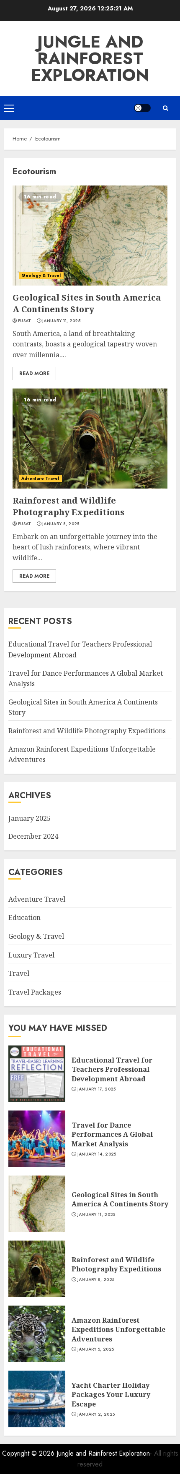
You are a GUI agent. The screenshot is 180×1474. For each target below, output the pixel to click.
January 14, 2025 (96, 1154)
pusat (24, 321)
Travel (18, 973)
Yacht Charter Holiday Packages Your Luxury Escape (111, 1395)
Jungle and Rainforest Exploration (90, 58)
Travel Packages (34, 992)
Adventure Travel (40, 478)
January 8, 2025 (61, 524)
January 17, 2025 (96, 1089)
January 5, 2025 (95, 1349)
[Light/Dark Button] (142, 108)
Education (24, 917)
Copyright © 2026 (29, 1453)
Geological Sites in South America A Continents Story (87, 303)
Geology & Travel (41, 275)
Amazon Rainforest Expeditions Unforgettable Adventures (118, 1330)
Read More (34, 373)
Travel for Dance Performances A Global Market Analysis (112, 1134)
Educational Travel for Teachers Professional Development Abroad (112, 1069)
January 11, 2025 (61, 321)
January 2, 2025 (96, 1414)
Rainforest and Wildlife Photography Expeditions (68, 506)
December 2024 (33, 836)
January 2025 (29, 818)
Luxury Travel (31, 955)
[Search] (165, 108)
